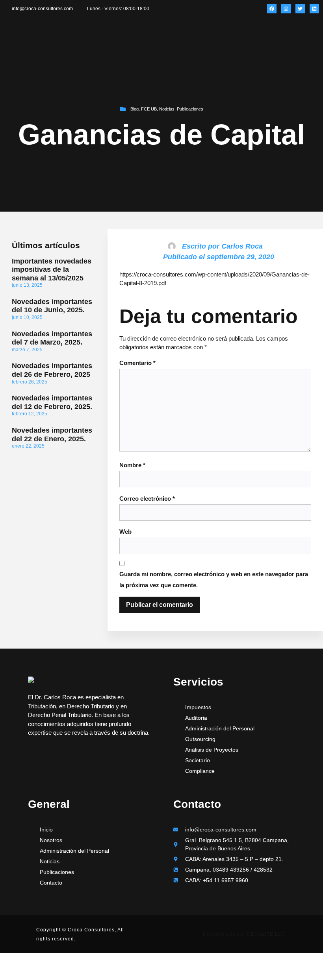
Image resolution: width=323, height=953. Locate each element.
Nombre (132, 465)
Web (125, 531)
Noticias (166, 109)
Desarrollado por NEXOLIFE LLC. (245, 934)
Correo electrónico (147, 498)
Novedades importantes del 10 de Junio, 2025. (52, 306)
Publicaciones (190, 109)
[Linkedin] (314, 8)
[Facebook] (272, 8)
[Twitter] (300, 8)
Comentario (137, 362)
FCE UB (149, 109)
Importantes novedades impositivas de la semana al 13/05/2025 (51, 269)
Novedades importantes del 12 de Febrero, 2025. (52, 402)
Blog (134, 109)
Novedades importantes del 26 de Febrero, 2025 (52, 370)
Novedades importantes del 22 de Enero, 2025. (52, 434)
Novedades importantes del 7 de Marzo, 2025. (52, 338)
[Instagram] (286, 8)
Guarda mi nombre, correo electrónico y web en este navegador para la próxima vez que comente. (213, 580)
